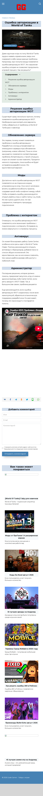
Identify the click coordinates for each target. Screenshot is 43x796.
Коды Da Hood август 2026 (22, 575)
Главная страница (8, 18)
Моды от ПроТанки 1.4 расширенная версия (21, 537)
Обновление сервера (17, 86)
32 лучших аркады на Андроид (22, 612)
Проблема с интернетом (18, 92)
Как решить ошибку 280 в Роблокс (21, 686)
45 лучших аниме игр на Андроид (21, 760)
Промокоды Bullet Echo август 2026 (22, 723)
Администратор (15, 99)
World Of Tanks (10, 45)
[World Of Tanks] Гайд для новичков (21, 499)
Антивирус (13, 96)
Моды (10, 89)
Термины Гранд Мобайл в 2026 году (21, 649)
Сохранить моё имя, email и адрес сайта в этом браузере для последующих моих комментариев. (21, 448)
